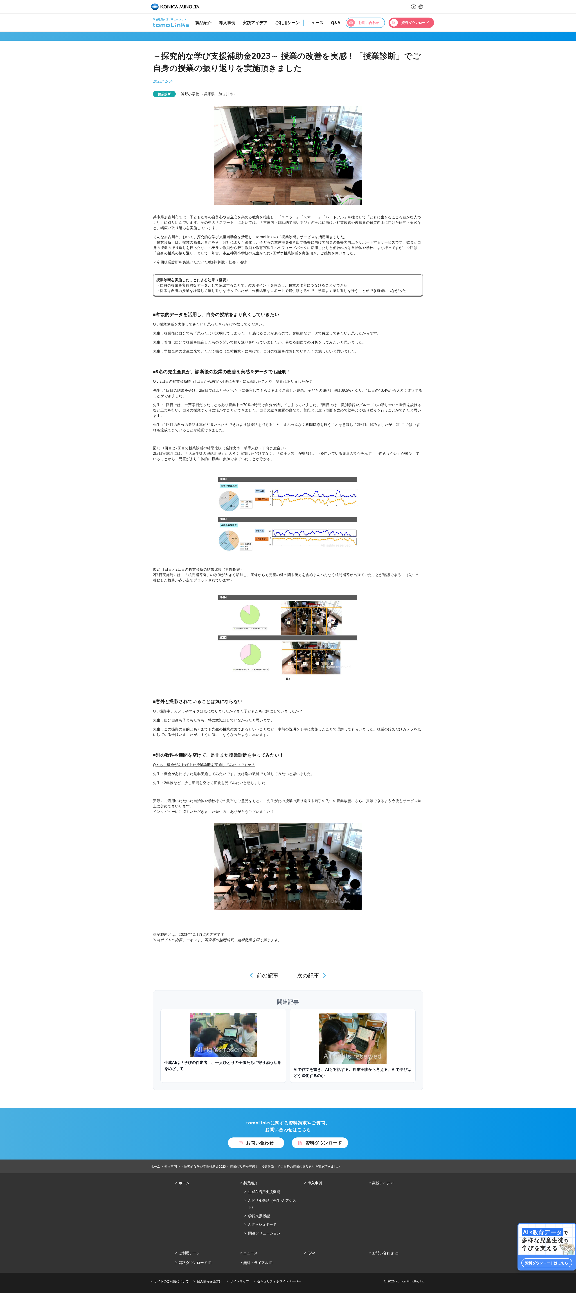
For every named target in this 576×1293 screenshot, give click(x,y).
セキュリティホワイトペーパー (279, 1281)
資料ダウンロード (193, 1262)
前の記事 (268, 975)
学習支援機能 (259, 1215)
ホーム (155, 1166)
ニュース (315, 22)
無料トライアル (255, 1262)
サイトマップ (239, 1281)
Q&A (335, 22)
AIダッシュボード (262, 1224)
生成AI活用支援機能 (264, 1191)
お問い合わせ (383, 1252)
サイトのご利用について (171, 1281)
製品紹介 (203, 22)
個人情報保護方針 (209, 1281)
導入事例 (227, 22)
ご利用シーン (287, 22)
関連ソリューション (264, 1233)
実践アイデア (255, 22)
